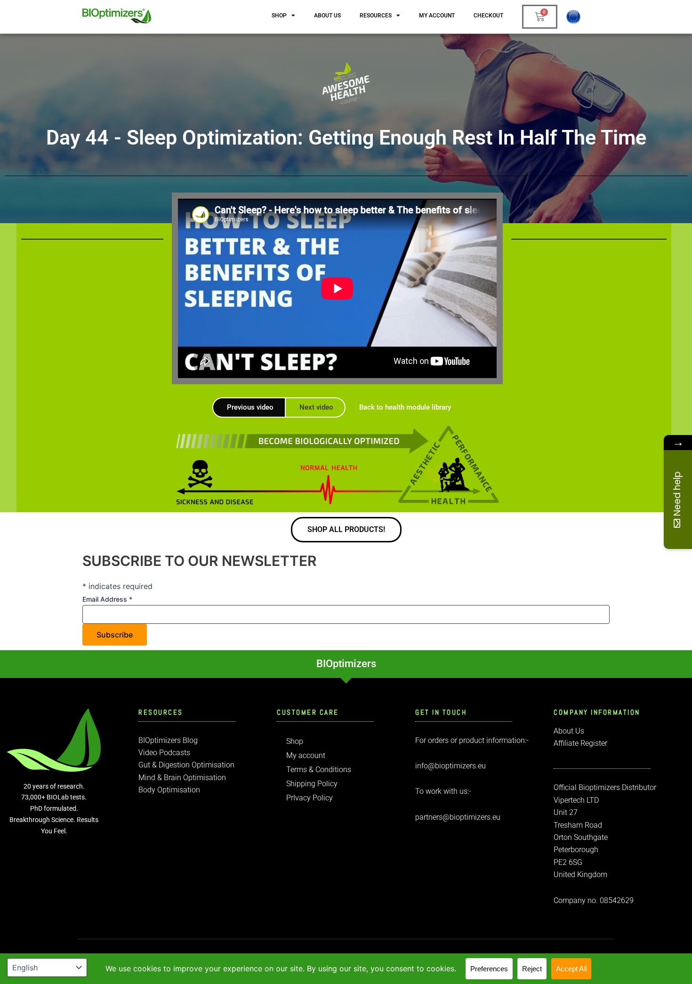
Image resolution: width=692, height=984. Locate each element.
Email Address (107, 599)
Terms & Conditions (318, 769)
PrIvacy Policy (309, 797)
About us (327, 15)
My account (437, 15)
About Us (569, 730)
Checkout (488, 15)
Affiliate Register (580, 743)
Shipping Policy (312, 783)
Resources (376, 15)
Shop (279, 15)
